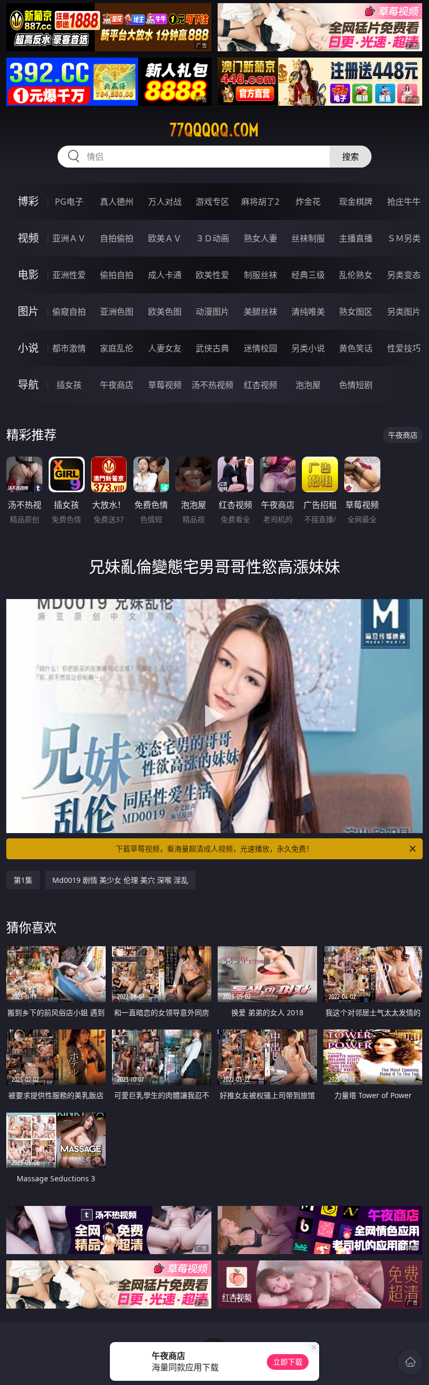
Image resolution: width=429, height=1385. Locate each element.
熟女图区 (355, 311)
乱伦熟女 (355, 275)
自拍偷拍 (116, 238)
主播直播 (355, 238)
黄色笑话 (355, 348)
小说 (28, 348)
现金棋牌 (355, 201)
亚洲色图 (116, 311)
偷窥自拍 (69, 311)
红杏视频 (260, 385)
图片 (28, 311)
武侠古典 (212, 348)
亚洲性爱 (69, 275)
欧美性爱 (212, 275)
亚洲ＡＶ (69, 238)
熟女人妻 (260, 238)
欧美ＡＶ (165, 238)
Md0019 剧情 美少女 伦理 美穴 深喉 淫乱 (120, 880)
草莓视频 (165, 385)
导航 (28, 385)
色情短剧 (355, 385)
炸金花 (308, 201)
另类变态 (404, 275)
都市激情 (69, 348)
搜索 (350, 156)
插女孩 (69, 385)
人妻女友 (165, 348)
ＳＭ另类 (404, 238)
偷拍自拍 (116, 275)
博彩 (28, 201)
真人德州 (116, 201)
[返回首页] (410, 1362)
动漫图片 (212, 311)
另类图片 (404, 311)
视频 (28, 238)
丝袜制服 (308, 238)
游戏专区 (212, 201)
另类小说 (308, 348)
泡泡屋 (308, 385)
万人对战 (165, 201)
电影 (28, 275)
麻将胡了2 (260, 201)
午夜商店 (116, 385)
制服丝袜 (260, 275)
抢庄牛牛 (404, 201)
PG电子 (69, 201)
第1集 (23, 880)
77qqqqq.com (214, 129)
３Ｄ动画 (212, 238)
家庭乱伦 (116, 348)
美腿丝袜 (260, 311)
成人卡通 (165, 275)
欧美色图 (165, 311)
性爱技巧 (404, 348)
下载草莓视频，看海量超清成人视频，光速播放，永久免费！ (214, 849)
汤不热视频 (212, 385)
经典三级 (308, 275)
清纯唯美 (308, 311)
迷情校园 (260, 348)
